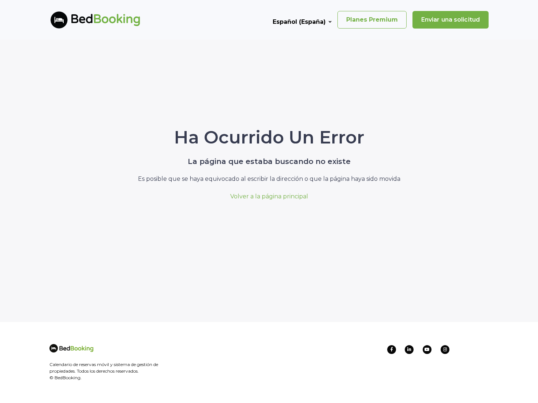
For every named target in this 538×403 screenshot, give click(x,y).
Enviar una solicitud (450, 19)
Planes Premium (372, 19)
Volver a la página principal (269, 196)
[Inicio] (83, 19)
